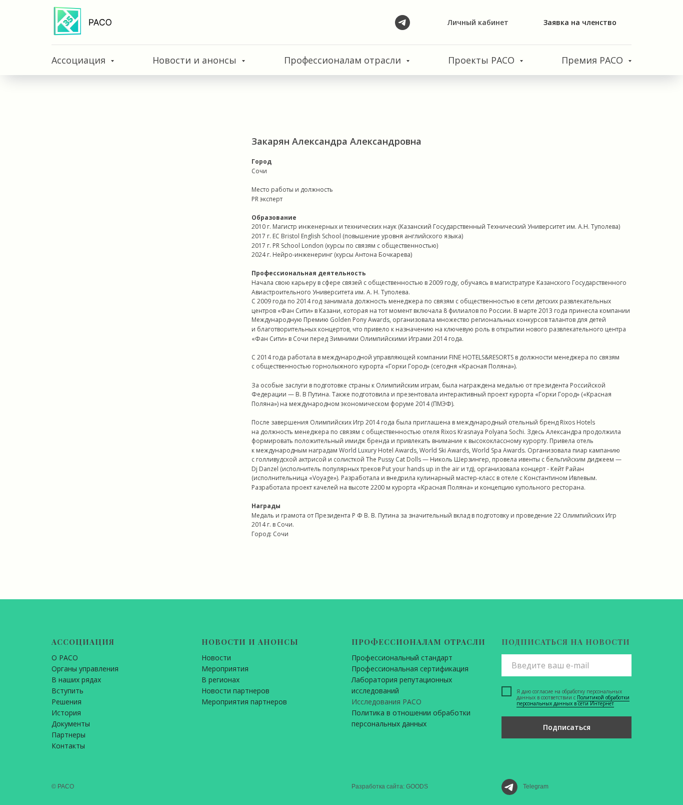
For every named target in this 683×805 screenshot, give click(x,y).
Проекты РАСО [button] (482, 60)
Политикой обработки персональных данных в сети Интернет (573, 700)
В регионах (221, 679)
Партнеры (69, 734)
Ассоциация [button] (80, 60)
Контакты (68, 745)
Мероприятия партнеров (244, 701)
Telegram (535, 786)
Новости (216, 657)
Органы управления (85, 668)
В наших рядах (76, 679)
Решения (67, 701)
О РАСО (65, 657)
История (66, 712)
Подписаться (566, 727)
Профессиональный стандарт (402, 657)
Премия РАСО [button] (594, 60)
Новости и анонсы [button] (195, 60)
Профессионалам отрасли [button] (344, 60)
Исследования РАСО (387, 701)
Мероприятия (225, 668)
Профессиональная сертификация (410, 668)
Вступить (68, 690)
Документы (71, 723)
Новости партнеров (236, 690)
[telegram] (402, 22)
